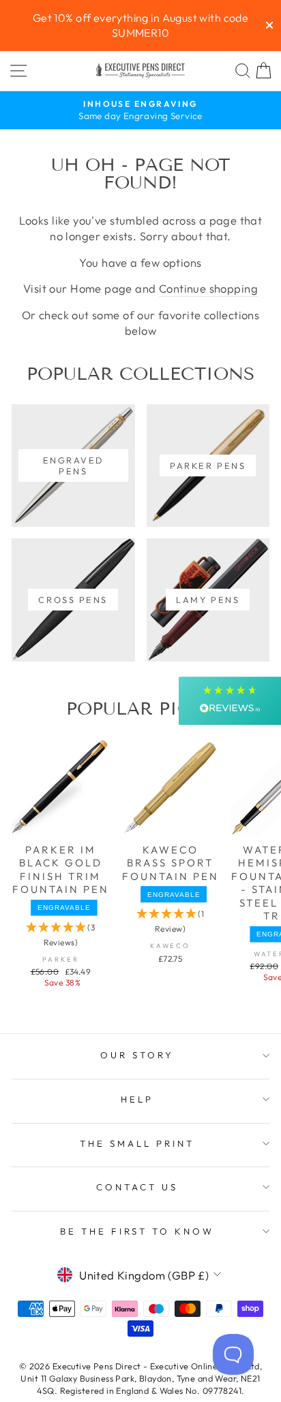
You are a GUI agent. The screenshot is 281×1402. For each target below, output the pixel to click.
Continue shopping (208, 288)
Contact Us (137, 1186)
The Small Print (137, 1143)
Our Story (137, 1054)
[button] (230, 700)
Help (137, 1099)
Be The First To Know (137, 1231)
